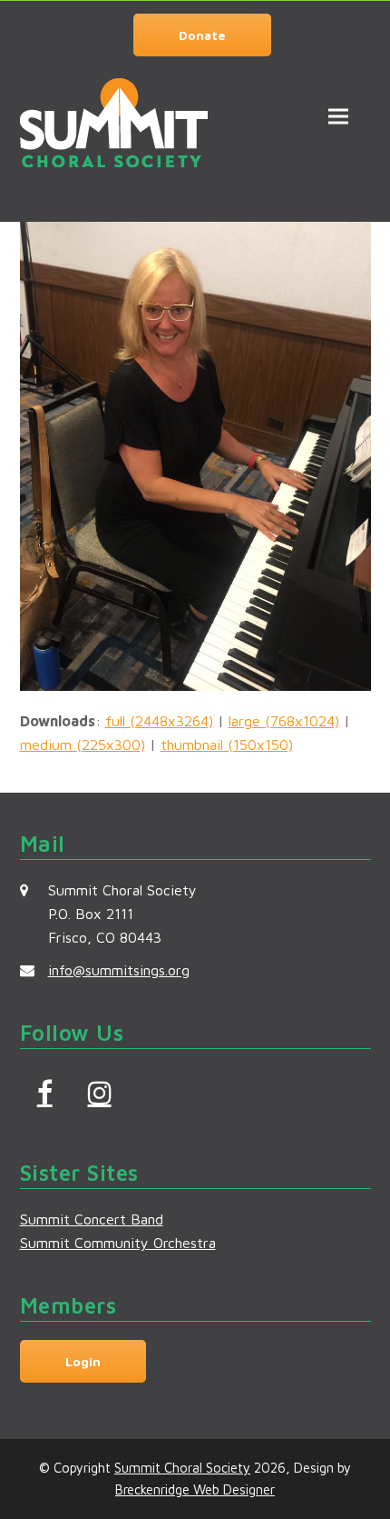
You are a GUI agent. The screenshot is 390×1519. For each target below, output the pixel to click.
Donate (202, 35)
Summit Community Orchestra (118, 1242)
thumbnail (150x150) (227, 744)
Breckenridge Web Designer (195, 1489)
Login (83, 1361)
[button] (338, 116)
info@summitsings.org (119, 970)
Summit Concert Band (91, 1219)
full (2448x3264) (159, 721)
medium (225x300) (82, 744)
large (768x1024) (284, 721)
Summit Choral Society (182, 1467)
